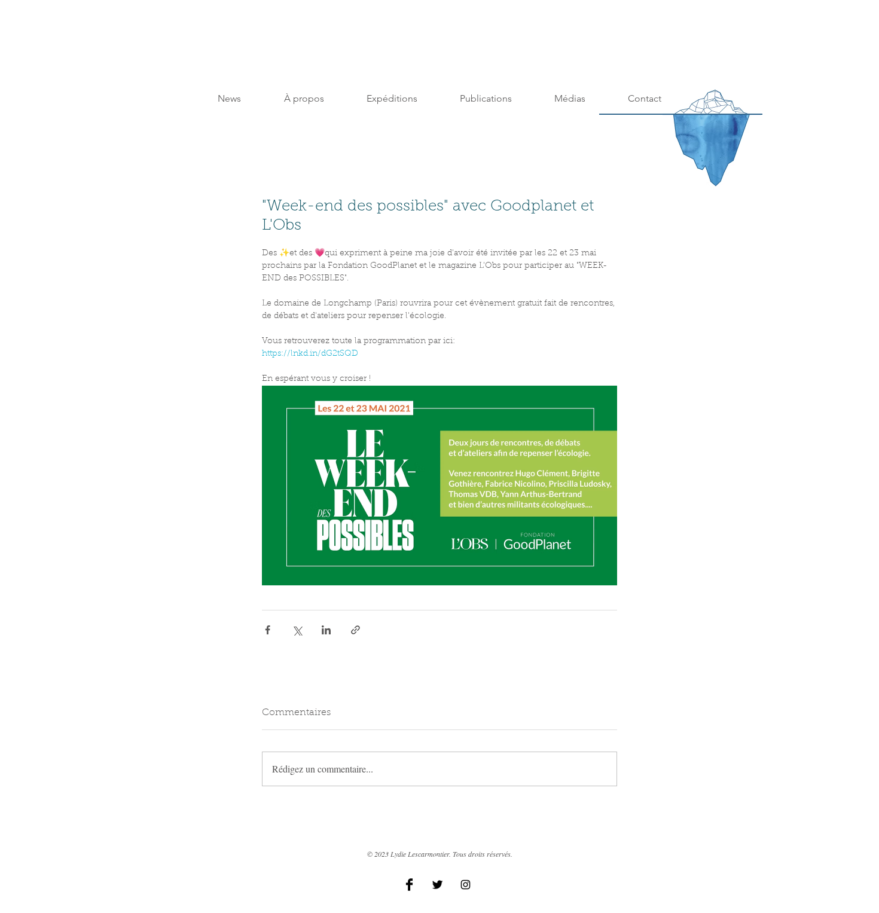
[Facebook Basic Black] (409, 884)
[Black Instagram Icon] (465, 884)
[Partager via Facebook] (267, 630)
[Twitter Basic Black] (437, 884)
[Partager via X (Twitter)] (297, 630)
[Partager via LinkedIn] (326, 630)
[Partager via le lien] (355, 630)
